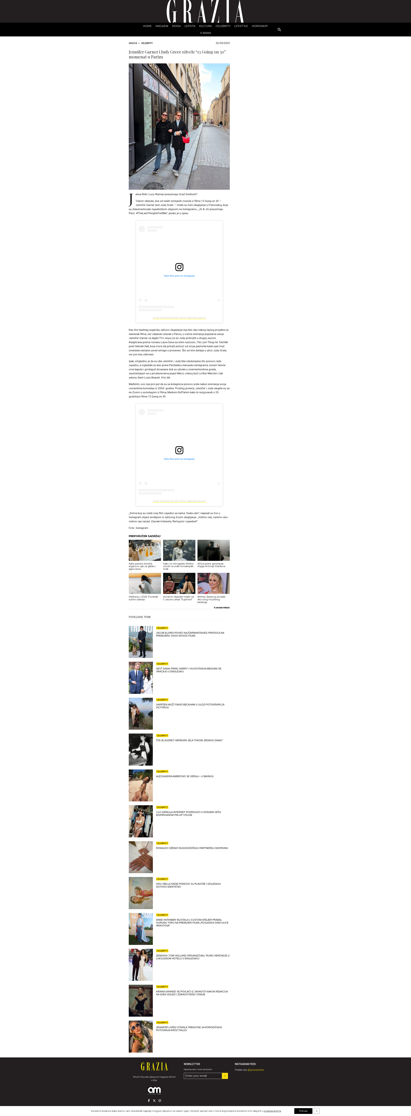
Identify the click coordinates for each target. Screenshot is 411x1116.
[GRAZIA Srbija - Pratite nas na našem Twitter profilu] (154, 1100)
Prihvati (303, 1111)
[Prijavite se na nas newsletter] (225, 1076)
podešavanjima (272, 1111)
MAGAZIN (162, 26)
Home (147, 26)
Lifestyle (241, 26)
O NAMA (205, 33)
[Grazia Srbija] (205, 11)
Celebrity (223, 26)
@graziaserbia (256, 1069)
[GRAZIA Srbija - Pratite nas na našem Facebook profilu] (148, 1100)
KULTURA (205, 26)
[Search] (279, 29)
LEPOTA (189, 26)
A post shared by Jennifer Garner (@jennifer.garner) (179, 317)
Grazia (133, 43)
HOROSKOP (260, 26)
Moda (176, 26)
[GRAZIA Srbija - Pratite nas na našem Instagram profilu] (159, 1100)
